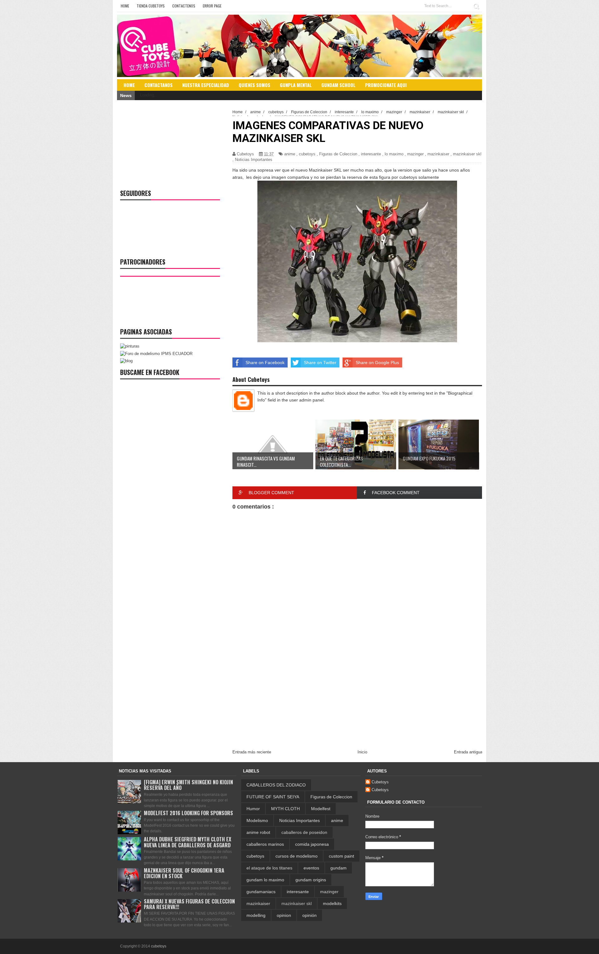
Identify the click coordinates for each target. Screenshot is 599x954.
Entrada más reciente (251, 752)
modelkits (332, 903)
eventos (311, 867)
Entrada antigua (468, 752)
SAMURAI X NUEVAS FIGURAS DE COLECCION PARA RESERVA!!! (189, 904)
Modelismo (257, 820)
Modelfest (320, 808)
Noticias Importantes (253, 159)
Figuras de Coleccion (338, 154)
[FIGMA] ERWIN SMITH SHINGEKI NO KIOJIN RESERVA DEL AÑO (188, 784)
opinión (309, 915)
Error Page (212, 5)
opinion (284, 915)
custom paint (341, 856)
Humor (253, 808)
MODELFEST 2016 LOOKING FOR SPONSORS (188, 813)
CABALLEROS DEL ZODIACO (276, 784)
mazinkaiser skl (467, 154)
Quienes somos (254, 84)
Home (125, 5)
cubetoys (307, 154)
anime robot (258, 832)
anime (289, 154)
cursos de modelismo (296, 856)
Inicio (362, 752)
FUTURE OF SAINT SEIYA (272, 796)
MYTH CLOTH (285, 808)
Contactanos (158, 84)
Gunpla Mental (296, 84)
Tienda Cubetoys (151, 5)
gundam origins (310, 879)
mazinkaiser (438, 154)
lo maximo (394, 154)
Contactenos (183, 5)
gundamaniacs (260, 891)
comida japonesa (312, 844)
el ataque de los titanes (269, 867)
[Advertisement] (357, 697)
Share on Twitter (320, 362)
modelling (255, 915)
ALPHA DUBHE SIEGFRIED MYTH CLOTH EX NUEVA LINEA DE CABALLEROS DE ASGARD (187, 842)
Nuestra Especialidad (205, 84)
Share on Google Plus (377, 362)
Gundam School (338, 84)
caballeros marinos (265, 844)
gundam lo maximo (265, 879)
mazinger (415, 154)
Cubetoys (380, 782)
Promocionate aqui (386, 84)
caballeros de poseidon (304, 832)
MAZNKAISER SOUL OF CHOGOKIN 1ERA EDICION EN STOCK (184, 873)
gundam (338, 867)
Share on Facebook (265, 362)
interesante (371, 154)
